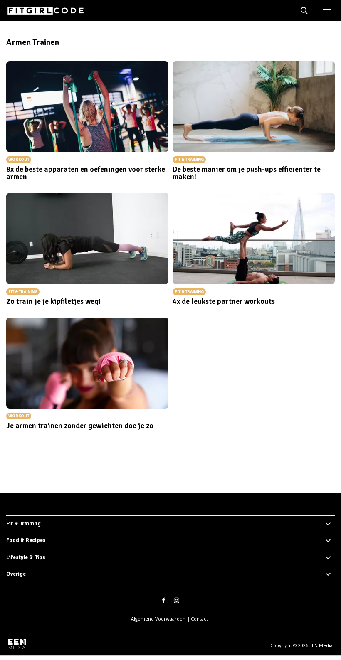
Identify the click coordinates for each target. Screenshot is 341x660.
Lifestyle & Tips (25, 557)
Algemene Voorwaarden (158, 619)
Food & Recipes (26, 540)
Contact (199, 619)
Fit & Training (23, 523)
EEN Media (321, 645)
